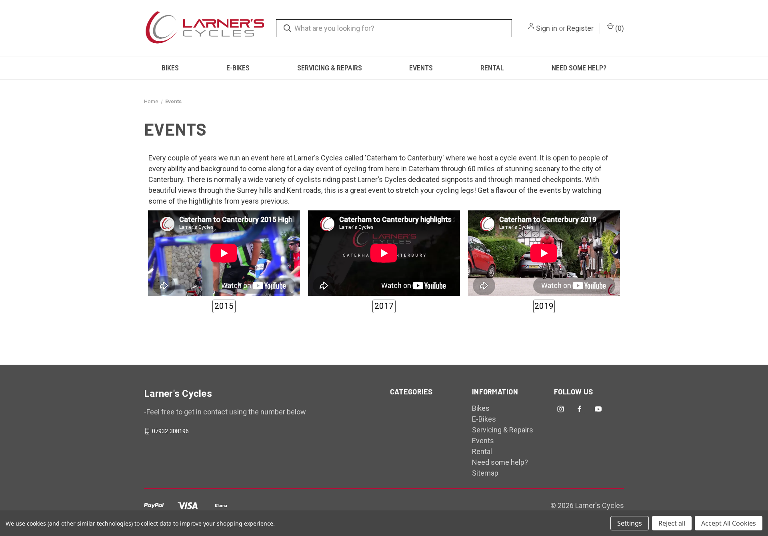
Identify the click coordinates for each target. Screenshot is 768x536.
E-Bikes (238, 68)
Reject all (671, 523)
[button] (224, 306)
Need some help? (579, 68)
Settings (629, 523)
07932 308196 (170, 431)
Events (421, 68)
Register (580, 28)
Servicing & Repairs (329, 68)
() (619, 28)
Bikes (170, 68)
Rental (492, 68)
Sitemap (485, 473)
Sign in (546, 28)
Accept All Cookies (728, 523)
